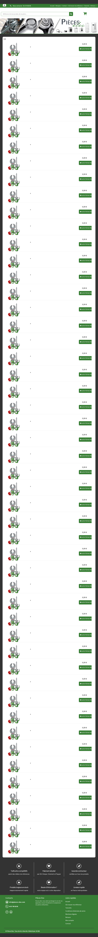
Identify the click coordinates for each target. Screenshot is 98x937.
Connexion (92, 8)
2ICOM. (38, 931)
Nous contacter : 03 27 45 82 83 (22, 6)
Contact (64, 6)
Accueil (52, 6)
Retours (93, 6)
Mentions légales (71, 914)
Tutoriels (86, 6)
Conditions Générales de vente (75, 911)
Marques (58, 6)
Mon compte (69, 920)
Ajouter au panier (88, 49)
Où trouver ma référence (75, 6)
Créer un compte (83, 8)
